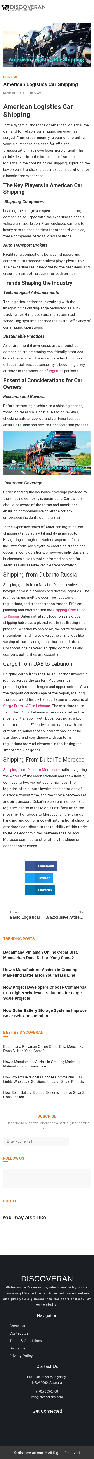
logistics (56, 371)
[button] (41, 866)
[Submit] (79, 1141)
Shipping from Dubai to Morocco (30, 769)
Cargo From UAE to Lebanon (26, 706)
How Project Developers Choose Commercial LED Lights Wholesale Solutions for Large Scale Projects (45, 993)
